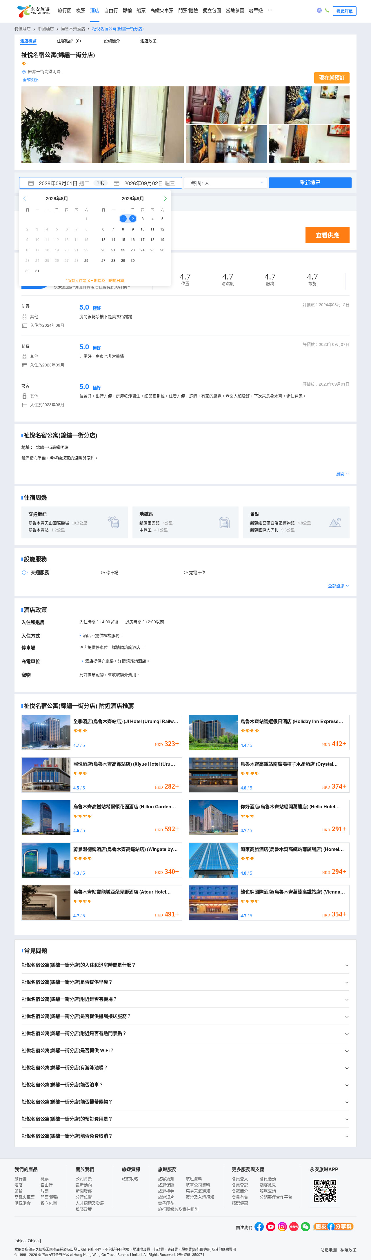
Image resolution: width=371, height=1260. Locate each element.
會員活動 (268, 1178)
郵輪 (127, 10)
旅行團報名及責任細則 (178, 1209)
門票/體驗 (188, 10)
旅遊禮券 (166, 1191)
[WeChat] (305, 1227)
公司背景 (84, 1178)
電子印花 (166, 1203)
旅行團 (65, 10)
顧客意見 (268, 1185)
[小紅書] (294, 1227)
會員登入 (240, 1178)
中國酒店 (46, 28)
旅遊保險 (166, 1185)
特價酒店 (22, 28)
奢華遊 (256, 10)
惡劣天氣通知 (198, 1191)
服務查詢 (268, 1191)
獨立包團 (212, 10)
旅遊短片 (166, 1197)
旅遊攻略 (130, 1178)
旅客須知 (166, 1178)
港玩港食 (22, 1203)
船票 (141, 10)
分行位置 (84, 1197)
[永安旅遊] (33, 11)
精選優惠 (240, 1203)
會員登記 (240, 1185)
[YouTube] (270, 1227)
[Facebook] (259, 1227)
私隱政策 (84, 1209)
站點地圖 (329, 1249)
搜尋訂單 (345, 11)
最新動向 (84, 1185)
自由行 (111, 10)
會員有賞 (240, 1197)
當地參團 (235, 10)
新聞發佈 (84, 1191)
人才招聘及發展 (90, 1203)
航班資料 (194, 1178)
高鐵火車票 (162, 10)
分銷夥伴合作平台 (276, 1197)
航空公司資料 (198, 1185)
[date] (60, 182)
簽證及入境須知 (200, 1197)
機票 (81, 10)
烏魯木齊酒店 (73, 28)
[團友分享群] (333, 1227)
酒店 (94, 10)
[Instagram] (282, 1227)
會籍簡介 (240, 1191)
